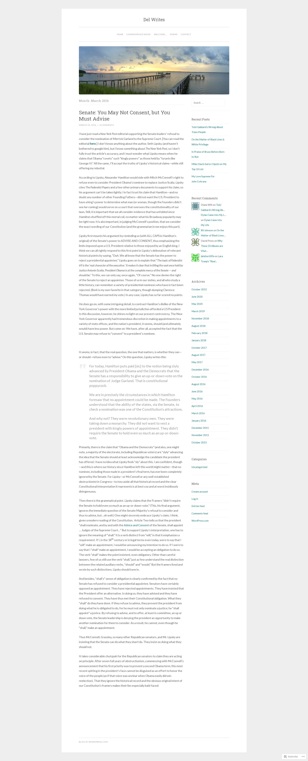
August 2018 (198, 325)
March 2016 (198, 413)
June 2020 (197, 296)
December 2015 (200, 427)
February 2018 (199, 333)
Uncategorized (199, 467)
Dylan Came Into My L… (213, 214)
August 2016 (198, 384)
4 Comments (106, 125)
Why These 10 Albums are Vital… (212, 245)
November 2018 (200, 318)
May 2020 (197, 303)
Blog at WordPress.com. (93, 742)
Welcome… (160, 34)
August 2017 (198, 354)
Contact (186, 34)
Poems (173, 34)
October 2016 (199, 376)
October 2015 (199, 442)
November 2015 (200, 435)
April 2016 (197, 406)
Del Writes (154, 19)
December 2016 (200, 369)
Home (120, 34)
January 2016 (199, 420)
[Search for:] (208, 102)
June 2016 (197, 391)
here (93, 143)
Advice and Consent (136, 525)
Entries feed (198, 506)
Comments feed (200, 513)
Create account (200, 491)
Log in (195, 498)
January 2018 (199, 340)
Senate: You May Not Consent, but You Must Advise (124, 115)
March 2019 (198, 311)
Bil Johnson (207, 230)
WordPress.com (200, 520)
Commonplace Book (138, 34)
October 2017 (199, 347)
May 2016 (197, 398)
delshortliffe (207, 256)
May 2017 (197, 362)
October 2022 (199, 289)
